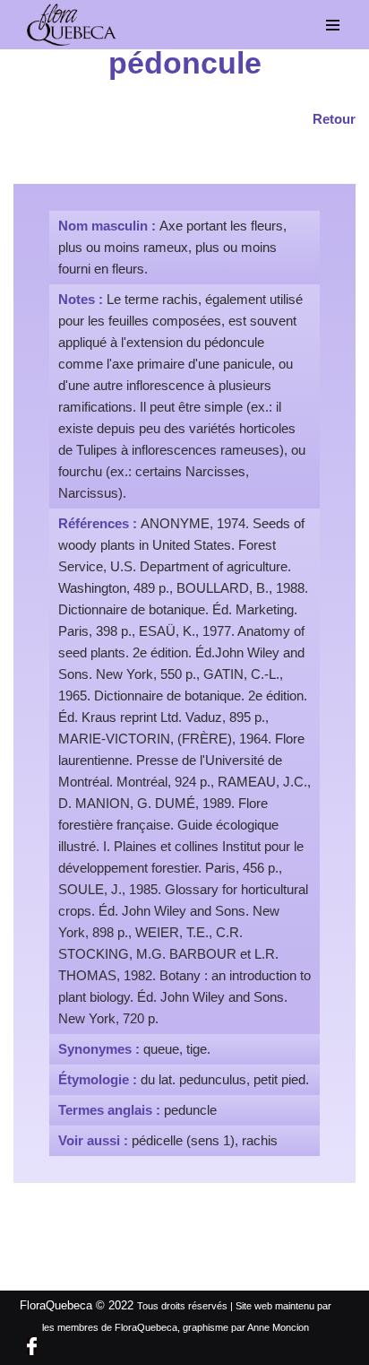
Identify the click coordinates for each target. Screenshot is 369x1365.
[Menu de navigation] (333, 25)
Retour (334, 118)
